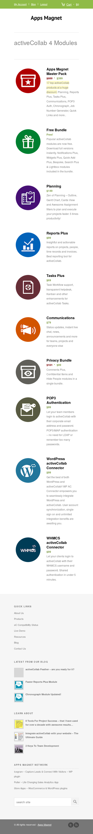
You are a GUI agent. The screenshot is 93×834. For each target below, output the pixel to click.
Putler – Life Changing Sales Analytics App (36, 782)
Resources (20, 636)
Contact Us (20, 648)
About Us (19, 613)
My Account (20, 4)
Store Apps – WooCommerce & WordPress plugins (40, 788)
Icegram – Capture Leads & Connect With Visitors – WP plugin (43, 774)
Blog (33, 4)
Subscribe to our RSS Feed (76, 825)
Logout (43, 4)
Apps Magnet (44, 824)
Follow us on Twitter (70, 825)
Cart (69, 4)
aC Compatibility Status (26, 624)
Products (19, 618)
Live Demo (19, 630)
